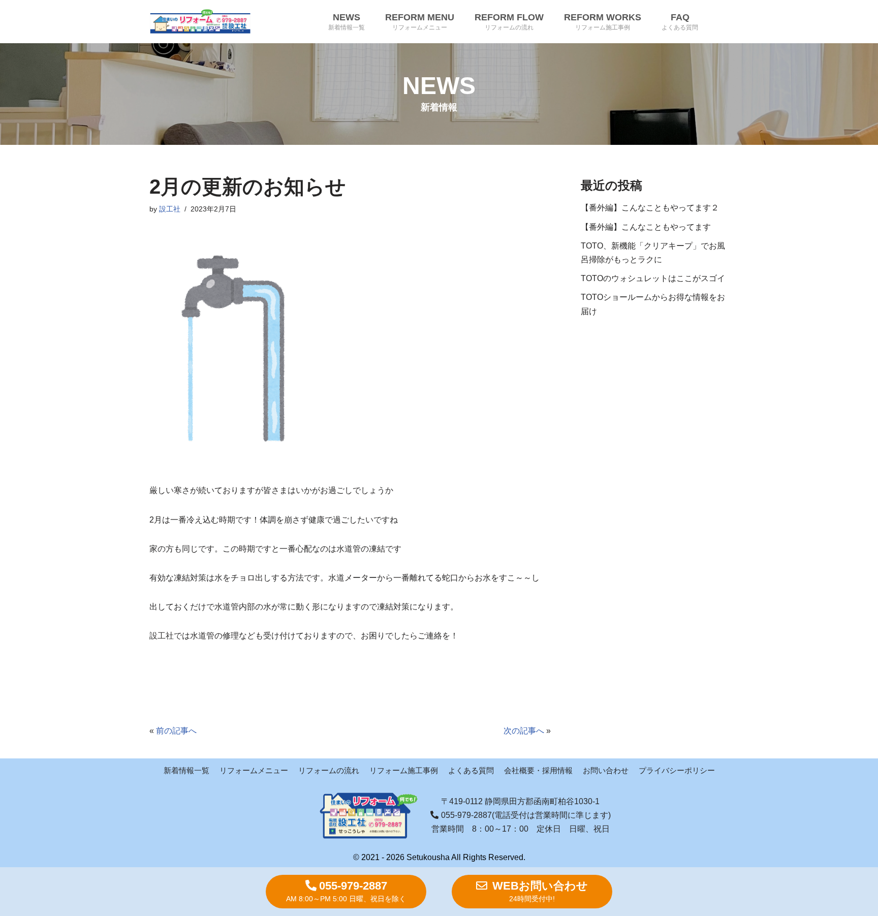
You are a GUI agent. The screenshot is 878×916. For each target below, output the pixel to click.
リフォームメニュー (254, 770)
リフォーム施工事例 (403, 770)
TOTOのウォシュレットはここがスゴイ (653, 278)
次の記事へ (524, 730)
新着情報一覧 (186, 770)
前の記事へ (176, 730)
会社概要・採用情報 (538, 770)
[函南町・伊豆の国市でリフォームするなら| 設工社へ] (200, 21)
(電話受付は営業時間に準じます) (526, 815)
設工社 (169, 209)
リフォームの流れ (328, 770)
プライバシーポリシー (677, 770)
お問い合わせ (606, 770)
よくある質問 (471, 770)
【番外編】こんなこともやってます (646, 227)
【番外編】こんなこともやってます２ (650, 207)
